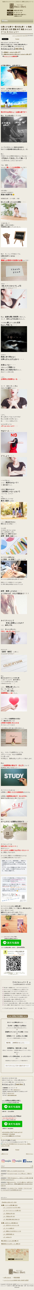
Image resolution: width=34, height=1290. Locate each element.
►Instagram (5, 1134)
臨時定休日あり (17, 1089)
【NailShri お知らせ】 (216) (9, 1202)
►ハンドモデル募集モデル (8, 1136)
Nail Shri (19, 49)
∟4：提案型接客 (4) (8, 1234)
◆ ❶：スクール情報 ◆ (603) (9, 1205)
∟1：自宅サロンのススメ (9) (11, 1225)
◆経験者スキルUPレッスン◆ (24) (10, 1243)
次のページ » (29, 1153)
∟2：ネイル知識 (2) (8, 1228)
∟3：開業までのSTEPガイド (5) (12, 1231)
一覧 (32, 1166)
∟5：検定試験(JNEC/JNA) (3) (11, 1219)
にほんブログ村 (5, 1145)
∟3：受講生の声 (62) (9, 1213)
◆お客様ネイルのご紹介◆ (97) (10, 1240)
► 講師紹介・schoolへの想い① (11, 52)
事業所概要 (17, 1277)
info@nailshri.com (11, 1095)
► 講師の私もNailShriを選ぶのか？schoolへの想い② (16, 54)
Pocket (17, 39)
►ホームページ (18, 1132)
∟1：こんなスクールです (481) (11, 1207)
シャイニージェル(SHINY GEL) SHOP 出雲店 (16, 1280)
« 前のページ (4, 1153)
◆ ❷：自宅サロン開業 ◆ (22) (9, 1223)
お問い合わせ (7, 1277)
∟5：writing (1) (7, 1237)
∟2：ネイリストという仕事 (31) (12, 1210)
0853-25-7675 (10, 1093)
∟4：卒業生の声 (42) (9, 1216)
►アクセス (18, 1136)
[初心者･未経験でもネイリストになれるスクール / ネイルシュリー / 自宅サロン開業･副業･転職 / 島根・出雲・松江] (18, 8)
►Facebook (12, 1134)
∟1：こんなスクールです (19, 35)
